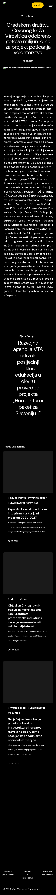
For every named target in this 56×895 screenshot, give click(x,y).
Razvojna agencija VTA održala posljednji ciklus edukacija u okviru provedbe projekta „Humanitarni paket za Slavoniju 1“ (28, 375)
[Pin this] (34, 312)
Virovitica (27, 16)
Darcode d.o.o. (35, 889)
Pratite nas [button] (34, 855)
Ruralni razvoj (16, 503)
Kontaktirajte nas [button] (38, 851)
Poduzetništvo (17, 497)
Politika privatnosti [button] (8, 873)
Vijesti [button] (7, 851)
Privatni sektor (37, 497)
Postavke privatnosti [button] (47, 873)
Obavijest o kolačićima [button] (28, 874)
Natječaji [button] (8, 855)
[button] (51, 5)
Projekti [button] (7, 860)
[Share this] (6, 312)
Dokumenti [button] (9, 865)
